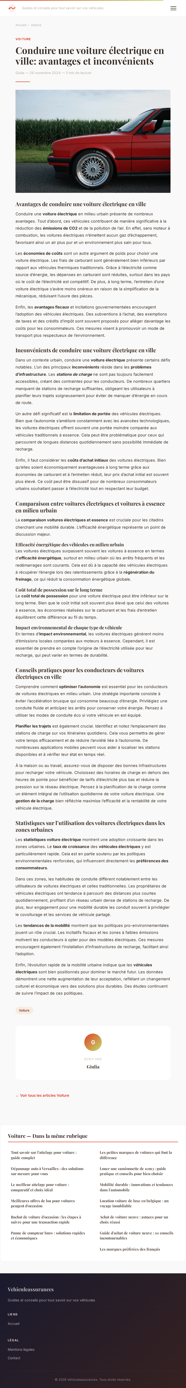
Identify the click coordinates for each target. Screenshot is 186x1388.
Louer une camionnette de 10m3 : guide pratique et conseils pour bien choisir (133, 1171)
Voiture (36, 25)
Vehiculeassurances (31, 1289)
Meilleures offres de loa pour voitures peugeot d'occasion (43, 1203)
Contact (14, 1358)
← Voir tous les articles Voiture (42, 1095)
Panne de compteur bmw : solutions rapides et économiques (48, 1235)
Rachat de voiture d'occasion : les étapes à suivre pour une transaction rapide (46, 1219)
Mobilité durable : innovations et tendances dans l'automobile (136, 1187)
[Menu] (173, 8)
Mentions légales (21, 1349)
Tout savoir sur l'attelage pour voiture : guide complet (44, 1155)
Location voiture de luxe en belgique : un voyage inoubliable (134, 1203)
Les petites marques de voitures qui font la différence (136, 1155)
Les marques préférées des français (130, 1249)
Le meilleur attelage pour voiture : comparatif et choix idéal (40, 1187)
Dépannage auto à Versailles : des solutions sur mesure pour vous (47, 1171)
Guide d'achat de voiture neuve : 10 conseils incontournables (136, 1235)
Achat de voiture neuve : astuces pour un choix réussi (134, 1219)
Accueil (21, 25)
